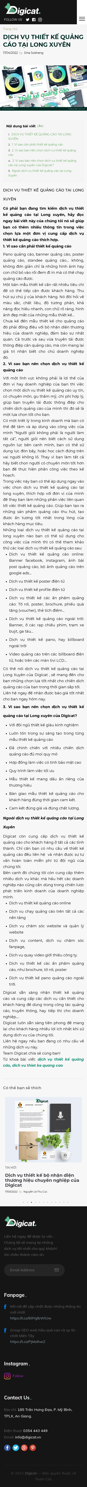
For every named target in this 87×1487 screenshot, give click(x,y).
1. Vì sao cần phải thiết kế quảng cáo (37, 144)
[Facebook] (33, 19)
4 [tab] (34, 1201)
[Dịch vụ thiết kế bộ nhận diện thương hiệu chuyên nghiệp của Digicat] (43, 1129)
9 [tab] (55, 1201)
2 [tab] (26, 1201)
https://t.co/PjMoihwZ (27, 1341)
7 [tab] (47, 1201)
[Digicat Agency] (22, 9)
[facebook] (7, 1448)
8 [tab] (51, 1201)
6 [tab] (42, 1201)
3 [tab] (30, 1201)
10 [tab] (59, 1201)
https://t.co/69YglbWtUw (30, 1318)
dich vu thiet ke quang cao (37, 1065)
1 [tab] (22, 1201)
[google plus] (24, 1448)
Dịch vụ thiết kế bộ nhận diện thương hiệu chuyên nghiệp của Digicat (42, 1180)
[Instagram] (40, 19)
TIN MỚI (10, 1167)
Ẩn (40, 125)
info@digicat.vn (28, 1437)
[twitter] (16, 1448)
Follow (18, 1375)
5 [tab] (38, 1201)
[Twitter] (27, 19)
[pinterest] (33, 1448)
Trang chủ (10, 29)
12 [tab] (67, 1201)
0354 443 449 (35, 1430)
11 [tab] (63, 1201)
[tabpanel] (43, 1145)
